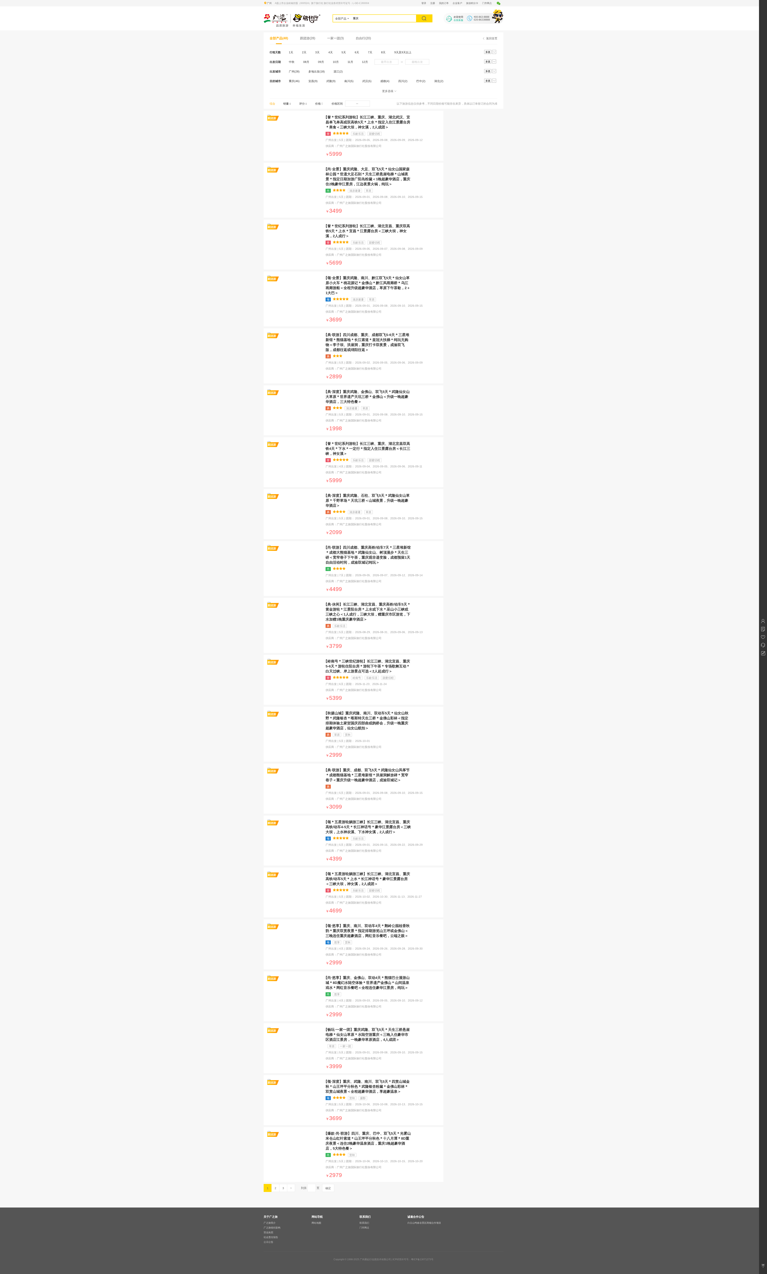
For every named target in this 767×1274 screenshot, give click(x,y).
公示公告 (268, 1242)
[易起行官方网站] (292, 16)
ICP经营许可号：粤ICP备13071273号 (413, 1259)
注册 (432, 3)
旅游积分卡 (472, 3)
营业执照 (268, 1232)
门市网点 (487, 3)
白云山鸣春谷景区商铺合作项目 (424, 1222)
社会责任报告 (271, 1237)
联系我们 (364, 1222)
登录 (423, 3)
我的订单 (444, 3)
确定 (328, 1188)
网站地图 (316, 1222)
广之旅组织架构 (272, 1227)
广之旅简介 (270, 1222)
